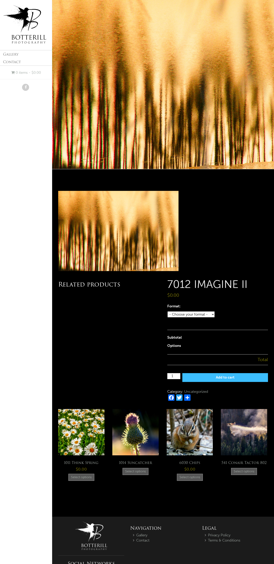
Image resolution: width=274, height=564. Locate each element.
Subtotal (174, 337)
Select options (81, 477)
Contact (12, 62)
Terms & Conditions (224, 540)
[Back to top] (263, 553)
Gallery (10, 54)
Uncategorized (196, 391)
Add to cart (225, 377)
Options (174, 345)
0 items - (28, 72)
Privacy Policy (219, 535)
